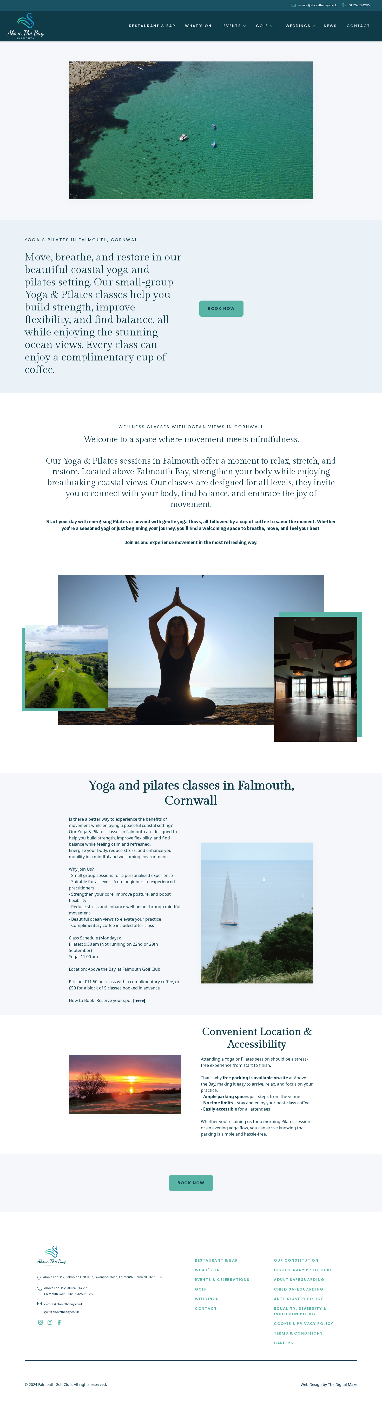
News (330, 25)
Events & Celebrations (222, 1279)
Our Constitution (296, 1260)
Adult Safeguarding (299, 1279)
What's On (198, 25)
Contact (358, 25)
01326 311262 (84, 1294)
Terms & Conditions (298, 1333)
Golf (201, 1289)
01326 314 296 (77, 1288)
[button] (232, 26)
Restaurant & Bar (152, 25)
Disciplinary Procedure (303, 1270)
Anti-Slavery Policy (298, 1298)
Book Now (221, 308)
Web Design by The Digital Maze (329, 1384)
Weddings (207, 1298)
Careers (283, 1342)
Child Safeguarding (299, 1289)
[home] (26, 26)
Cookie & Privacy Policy (303, 1323)
